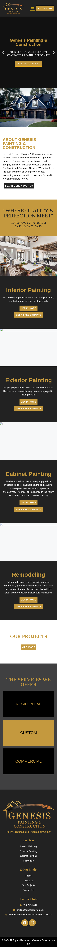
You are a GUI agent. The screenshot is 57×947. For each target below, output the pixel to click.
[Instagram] (32, 922)
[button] (32, 8)
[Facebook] (24, 922)
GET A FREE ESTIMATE (28, 64)
